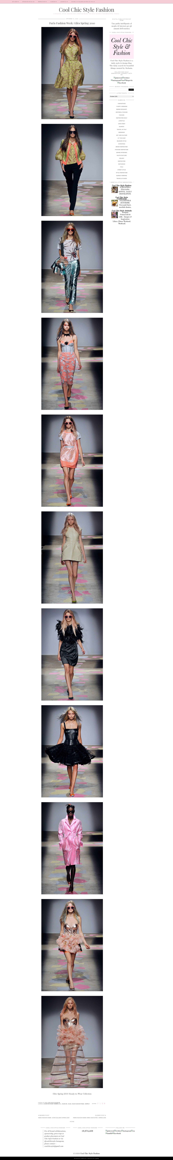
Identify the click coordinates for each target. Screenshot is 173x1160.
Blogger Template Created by (86, 1158)
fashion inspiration (121, 149)
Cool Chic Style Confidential (121, 198)
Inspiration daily (121, 118)
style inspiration (121, 172)
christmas (121, 143)
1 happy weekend (121, 106)
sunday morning (121, 175)
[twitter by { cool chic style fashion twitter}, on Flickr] (126, 78)
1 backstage (122, 103)
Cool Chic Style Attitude (122, 211)
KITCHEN (14, 1)
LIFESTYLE (63, 1)
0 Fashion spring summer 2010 (52, 1103)
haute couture (122, 155)
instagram (121, 164)
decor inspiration (122, 146)
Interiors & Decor (28, 1)
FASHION (52, 1)
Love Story (121, 123)
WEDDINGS (121, 132)
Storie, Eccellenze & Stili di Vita (82, 1)
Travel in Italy (122, 129)
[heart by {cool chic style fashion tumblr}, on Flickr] (128, 80)
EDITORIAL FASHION (121, 112)
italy (121, 167)
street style (121, 169)
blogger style (121, 141)
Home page (5, 1)
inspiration (121, 161)
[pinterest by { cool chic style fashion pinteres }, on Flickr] (118, 78)
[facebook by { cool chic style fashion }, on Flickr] (121, 83)
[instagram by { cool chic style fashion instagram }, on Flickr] (116, 80)
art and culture (121, 135)
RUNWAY (87, 1103)
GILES (69, 1103)
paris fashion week (78, 1103)
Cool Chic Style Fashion (86, 9)
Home (72, 1121)
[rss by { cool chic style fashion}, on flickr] (122, 80)
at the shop (122, 138)
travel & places (122, 178)
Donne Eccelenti (121, 109)
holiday (121, 158)
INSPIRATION (41, 1)
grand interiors (121, 152)
